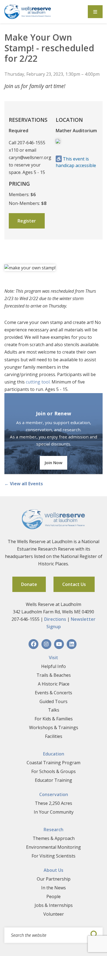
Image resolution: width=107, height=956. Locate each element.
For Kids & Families (54, 719)
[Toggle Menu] (95, 11)
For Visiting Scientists (53, 856)
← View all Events (23, 484)
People (53, 896)
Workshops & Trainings (53, 727)
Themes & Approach (54, 838)
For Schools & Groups (53, 771)
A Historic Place (53, 684)
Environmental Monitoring (53, 847)
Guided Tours (53, 701)
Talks (53, 710)
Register (27, 221)
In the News (53, 888)
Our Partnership (54, 879)
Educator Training (53, 780)
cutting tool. (38, 382)
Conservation (53, 794)
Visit (53, 658)
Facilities (53, 736)
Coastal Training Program (53, 763)
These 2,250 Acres (53, 803)
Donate (29, 584)
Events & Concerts (53, 693)
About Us (53, 870)
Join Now (53, 462)
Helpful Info (53, 666)
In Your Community (54, 812)
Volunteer (53, 914)
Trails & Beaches (53, 675)
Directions (55, 619)
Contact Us (74, 584)
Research (53, 830)
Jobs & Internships (54, 905)
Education (53, 754)
